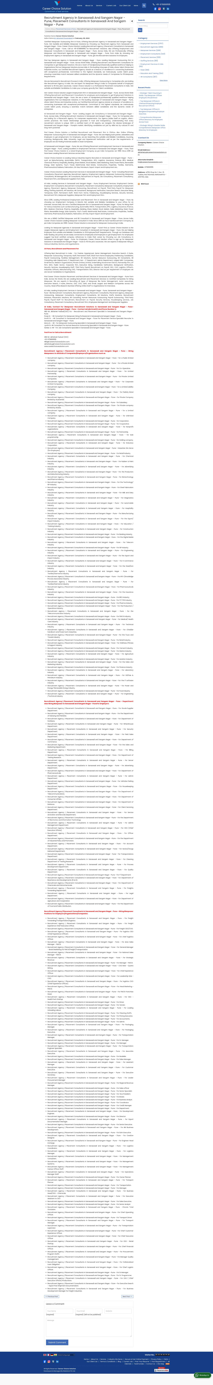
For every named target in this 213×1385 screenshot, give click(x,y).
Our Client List (125, 5)
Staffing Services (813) (149, 61)
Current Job (111, 5)
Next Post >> (127, 1296)
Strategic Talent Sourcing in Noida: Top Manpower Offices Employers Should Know (150, 95)
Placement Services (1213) (150, 57)
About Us (89, 5)
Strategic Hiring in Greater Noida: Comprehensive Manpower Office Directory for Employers (152, 127)
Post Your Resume (142, 1361)
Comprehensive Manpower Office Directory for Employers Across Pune (151, 119)
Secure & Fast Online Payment (137, 1359)
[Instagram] (159, 9)
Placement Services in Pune (66, 29)
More (136, 5)
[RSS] (168, 1364)
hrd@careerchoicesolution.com (150, 162)
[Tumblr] (163, 9)
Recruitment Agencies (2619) (151, 47)
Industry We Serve (115, 1359)
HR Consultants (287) (148, 77)
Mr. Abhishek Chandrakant (63, 38)
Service (99, 5)
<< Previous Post (51, 1296)
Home (79, 5)
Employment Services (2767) (151, 43)
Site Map (160, 1364)
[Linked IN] (168, 9)
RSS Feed (145, 184)
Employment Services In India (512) (151, 65)
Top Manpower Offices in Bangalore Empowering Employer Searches (151, 111)
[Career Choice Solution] (57, 6)
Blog (53, 29)
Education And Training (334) (151, 73)
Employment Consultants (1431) (152, 54)
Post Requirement (159, 1361)
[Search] (144, 5)
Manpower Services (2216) (150, 50)
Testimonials (139, 1364)
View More (164, 80)
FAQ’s (166, 1359)
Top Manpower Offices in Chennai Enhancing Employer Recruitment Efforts (150, 103)
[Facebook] (155, 9)
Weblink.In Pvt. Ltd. (69, 1371)
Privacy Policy (156, 1359)
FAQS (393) (144, 70)
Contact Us (150, 1364)
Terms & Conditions (107, 1361)
